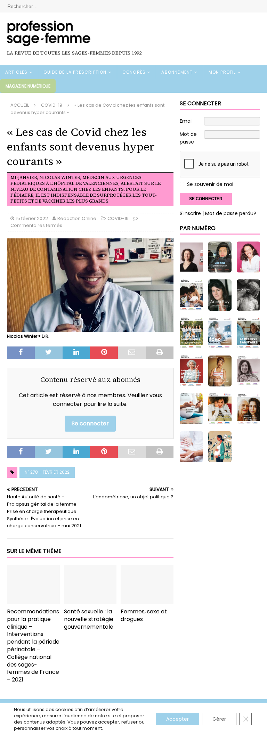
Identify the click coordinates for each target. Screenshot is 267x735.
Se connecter (90, 423)
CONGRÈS (134, 72)
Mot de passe (188, 138)
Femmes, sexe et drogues (144, 615)
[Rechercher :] (133, 5)
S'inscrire (190, 213)
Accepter (177, 719)
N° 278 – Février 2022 (47, 472)
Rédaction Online (76, 218)
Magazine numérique (28, 86)
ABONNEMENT (177, 72)
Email (186, 120)
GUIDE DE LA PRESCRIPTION (75, 72)
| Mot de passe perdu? (229, 213)
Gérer (219, 719)
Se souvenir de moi (210, 184)
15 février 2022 (32, 218)
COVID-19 (118, 218)
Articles (16, 72)
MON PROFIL (222, 72)
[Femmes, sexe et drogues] (147, 584)
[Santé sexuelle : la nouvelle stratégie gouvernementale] (90, 584)
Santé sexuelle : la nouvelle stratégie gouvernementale (88, 619)
